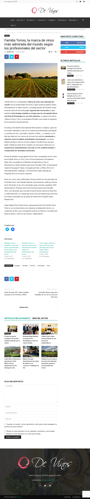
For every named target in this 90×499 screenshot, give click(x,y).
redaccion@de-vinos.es (50, 480)
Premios (32, 265)
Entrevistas (62, 20)
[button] (83, 20)
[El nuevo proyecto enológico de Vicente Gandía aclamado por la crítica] (12, 329)
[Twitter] (80, 1)
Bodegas (52, 20)
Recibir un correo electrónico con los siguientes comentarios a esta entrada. (31, 431)
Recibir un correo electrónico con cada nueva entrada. (24, 434)
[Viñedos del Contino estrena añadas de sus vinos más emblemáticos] (49, 329)
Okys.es (19, 497)
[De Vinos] (45, 10)
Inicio (6, 32)
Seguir (81, 47)
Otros (12, 25)
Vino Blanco (30, 20)
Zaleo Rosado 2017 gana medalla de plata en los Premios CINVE (16, 293)
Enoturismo (41, 20)
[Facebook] (76, 1)
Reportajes (72, 20)
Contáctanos (76, 497)
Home (13, 20)
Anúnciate (67, 497)
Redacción (10, 52)
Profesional (41, 265)
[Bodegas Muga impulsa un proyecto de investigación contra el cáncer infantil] (31, 329)
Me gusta (80, 42)
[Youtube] (84, 1)
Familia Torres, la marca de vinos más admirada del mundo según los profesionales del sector (49, 363)
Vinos (48, 265)
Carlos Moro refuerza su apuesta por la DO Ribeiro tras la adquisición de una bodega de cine (12, 363)
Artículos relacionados (17, 318)
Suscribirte (80, 52)
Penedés (25, 265)
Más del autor (40, 318)
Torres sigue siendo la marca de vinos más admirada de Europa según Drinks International (47, 247)
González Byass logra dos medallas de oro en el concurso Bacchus (46, 294)
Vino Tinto (20, 20)
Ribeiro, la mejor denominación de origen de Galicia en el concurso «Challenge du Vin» (31, 363)
